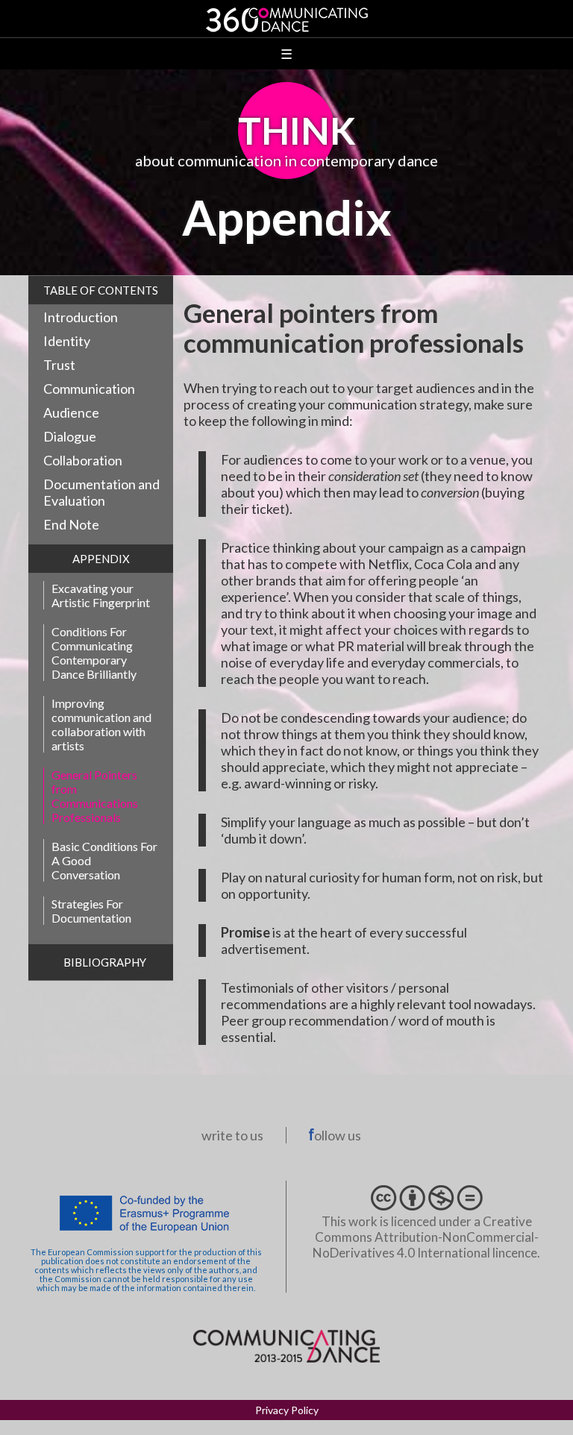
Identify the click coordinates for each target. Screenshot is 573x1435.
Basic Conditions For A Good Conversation (104, 860)
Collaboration (82, 460)
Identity (66, 341)
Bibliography (104, 962)
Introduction (80, 317)
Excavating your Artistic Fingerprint (100, 595)
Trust (59, 365)
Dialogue (69, 436)
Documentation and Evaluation (101, 492)
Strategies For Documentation (91, 911)
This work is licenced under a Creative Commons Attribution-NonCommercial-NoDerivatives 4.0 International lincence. (426, 1236)
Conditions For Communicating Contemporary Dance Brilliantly (94, 652)
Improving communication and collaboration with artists (101, 724)
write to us (232, 1135)
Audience (71, 412)
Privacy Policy (287, 1410)
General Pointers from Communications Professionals (94, 795)
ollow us (337, 1135)
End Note (71, 524)
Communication (89, 388)
